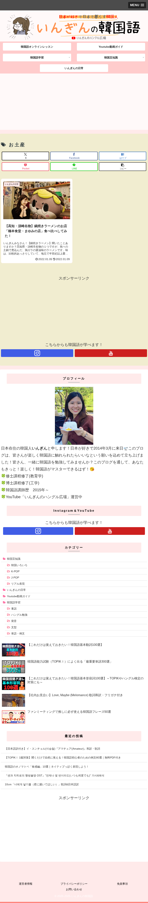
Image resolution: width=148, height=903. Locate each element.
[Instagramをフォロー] (37, 353)
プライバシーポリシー (74, 883)
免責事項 (122, 883)
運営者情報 (25, 883)
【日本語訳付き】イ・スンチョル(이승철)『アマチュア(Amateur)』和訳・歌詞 (52, 748)
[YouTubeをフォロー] (111, 353)
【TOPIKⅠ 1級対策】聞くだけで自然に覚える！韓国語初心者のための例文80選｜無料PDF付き (63, 757)
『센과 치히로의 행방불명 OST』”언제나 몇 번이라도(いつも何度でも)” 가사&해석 (54, 775)
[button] (122, 166)
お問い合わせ (74, 889)
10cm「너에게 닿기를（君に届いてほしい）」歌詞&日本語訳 (42, 784)
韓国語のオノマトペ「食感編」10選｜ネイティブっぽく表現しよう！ (47, 766)
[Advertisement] (74, 103)
